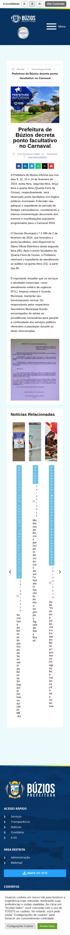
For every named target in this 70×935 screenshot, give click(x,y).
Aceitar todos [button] (47, 926)
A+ (40, 3)
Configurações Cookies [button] (20, 926)
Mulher (19, 474)
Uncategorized (37, 157)
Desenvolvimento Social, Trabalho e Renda (35, 515)
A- (24, 3)
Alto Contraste (55, 3)
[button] (19, 166)
